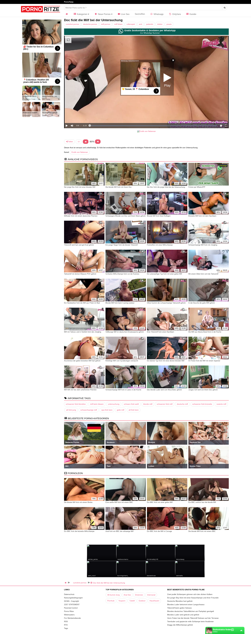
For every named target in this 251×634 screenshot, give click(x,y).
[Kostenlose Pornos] (40, 14)
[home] (66, 583)
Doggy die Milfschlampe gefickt (180, 625)
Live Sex (125, 14)
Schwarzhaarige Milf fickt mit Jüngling (202, 245)
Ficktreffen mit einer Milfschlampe (160, 245)
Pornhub (110, 601)
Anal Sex (127, 595)
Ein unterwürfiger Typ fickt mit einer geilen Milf (164, 274)
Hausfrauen (154, 601)
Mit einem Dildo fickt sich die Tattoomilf (203, 274)
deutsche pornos (90, 24)
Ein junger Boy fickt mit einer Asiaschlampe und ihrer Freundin (193, 598)
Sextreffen (140, 14)
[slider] (76, 117)
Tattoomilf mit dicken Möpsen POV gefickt (80, 274)
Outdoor (142, 601)
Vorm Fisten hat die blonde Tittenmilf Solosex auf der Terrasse (193, 618)
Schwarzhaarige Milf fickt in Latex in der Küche (123, 390)
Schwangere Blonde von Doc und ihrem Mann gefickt (125, 216)
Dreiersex (139, 595)
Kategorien (81, 14)
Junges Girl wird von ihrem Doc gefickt (203, 390)
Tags (66, 628)
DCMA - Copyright (71, 601)
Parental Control (71, 608)
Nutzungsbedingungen (73, 598)
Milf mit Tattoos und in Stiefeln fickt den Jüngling (82, 332)
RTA (66, 625)
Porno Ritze (69, 611)
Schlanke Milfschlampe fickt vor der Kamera (122, 274)
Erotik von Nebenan (80, 152)
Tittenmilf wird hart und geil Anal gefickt (79, 245)
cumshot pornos (72, 24)
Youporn (121, 601)
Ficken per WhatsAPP (196, 187)
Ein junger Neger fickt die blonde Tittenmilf (121, 245)
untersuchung (113, 404)
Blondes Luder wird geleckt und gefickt (183, 615)
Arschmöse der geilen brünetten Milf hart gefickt (82, 361)
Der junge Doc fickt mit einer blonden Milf (79, 187)
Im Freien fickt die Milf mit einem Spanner (204, 361)
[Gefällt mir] (86, 141)
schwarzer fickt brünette (202, 404)
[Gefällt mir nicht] (98, 141)
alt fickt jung (71, 410)
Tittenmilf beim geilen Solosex (179, 608)
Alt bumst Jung (113, 595)
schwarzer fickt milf (164, 404)
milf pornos (105, 24)
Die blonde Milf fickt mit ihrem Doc (118, 187)
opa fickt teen (106, 410)
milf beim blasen (97, 404)
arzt (140, 24)
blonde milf (147, 404)
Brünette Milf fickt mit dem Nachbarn (202, 216)
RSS (66, 621)
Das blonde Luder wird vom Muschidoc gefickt (164, 390)
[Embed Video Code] (79, 141)
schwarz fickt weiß (131, 404)
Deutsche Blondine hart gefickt (179, 601)
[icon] (67, 14)
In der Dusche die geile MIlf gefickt (201, 303)
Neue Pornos (104, 14)
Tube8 (132, 601)
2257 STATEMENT (72, 604)
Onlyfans (176, 14)
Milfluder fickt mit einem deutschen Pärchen (80, 216)
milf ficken (118, 24)
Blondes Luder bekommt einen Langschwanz (185, 604)
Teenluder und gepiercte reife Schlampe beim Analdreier (190, 621)
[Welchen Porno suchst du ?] (224, 7)
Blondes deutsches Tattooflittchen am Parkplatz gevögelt (190, 611)
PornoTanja (68, 2)
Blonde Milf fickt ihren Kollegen (158, 216)
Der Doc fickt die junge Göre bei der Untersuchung (166, 187)
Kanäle (192, 14)
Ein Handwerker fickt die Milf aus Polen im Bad (82, 303)
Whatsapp (158, 14)
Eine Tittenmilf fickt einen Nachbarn (160, 332)
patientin (149, 24)
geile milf (120, 410)
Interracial (151, 595)
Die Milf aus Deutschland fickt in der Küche (204, 332)
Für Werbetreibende (72, 618)
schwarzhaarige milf (88, 410)
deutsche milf (182, 404)
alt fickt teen (134, 410)
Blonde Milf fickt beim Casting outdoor (119, 303)
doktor (159, 24)
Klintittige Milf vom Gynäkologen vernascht (121, 361)
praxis (169, 24)
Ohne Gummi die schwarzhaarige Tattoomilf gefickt (166, 303)
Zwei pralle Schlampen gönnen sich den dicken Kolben (189, 594)
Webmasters (69, 615)
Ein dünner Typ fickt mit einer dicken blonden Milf (165, 361)
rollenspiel (131, 24)
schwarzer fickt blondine (76, 404)
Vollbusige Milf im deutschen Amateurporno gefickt (124, 332)
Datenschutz (69, 594)
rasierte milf (221, 404)
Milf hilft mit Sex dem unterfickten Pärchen (80, 390)
